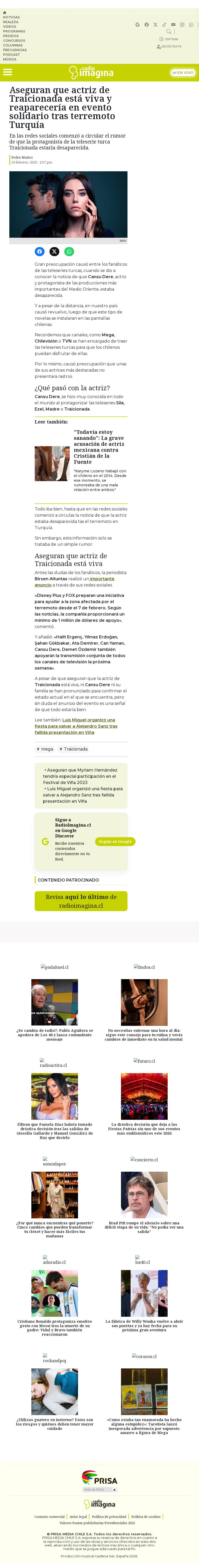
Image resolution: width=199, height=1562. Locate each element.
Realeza (10, 22)
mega (46, 749)
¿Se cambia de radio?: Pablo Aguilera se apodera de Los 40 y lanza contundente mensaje (54, 1035)
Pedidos (11, 36)
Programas (14, 31)
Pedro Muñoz (22, 157)
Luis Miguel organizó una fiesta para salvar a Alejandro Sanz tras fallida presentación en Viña (76, 726)
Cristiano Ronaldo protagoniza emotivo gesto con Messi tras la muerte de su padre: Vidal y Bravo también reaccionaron (54, 1328)
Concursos (14, 41)
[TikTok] (165, 24)
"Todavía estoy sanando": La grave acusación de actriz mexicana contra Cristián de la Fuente (99, 446)
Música (9, 59)
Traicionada (75, 749)
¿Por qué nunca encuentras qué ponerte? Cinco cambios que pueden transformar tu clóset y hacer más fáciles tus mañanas (55, 1229)
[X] (156, 24)
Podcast (11, 55)
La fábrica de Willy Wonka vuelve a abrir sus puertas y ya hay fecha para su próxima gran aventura (144, 1326)
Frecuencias (15, 50)
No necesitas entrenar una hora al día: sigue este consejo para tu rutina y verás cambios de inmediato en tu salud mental (144, 1035)
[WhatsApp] (70, 251)
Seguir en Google (115, 841)
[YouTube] (174, 24)
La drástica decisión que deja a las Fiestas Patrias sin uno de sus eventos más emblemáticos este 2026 (144, 1129)
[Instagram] (183, 24)
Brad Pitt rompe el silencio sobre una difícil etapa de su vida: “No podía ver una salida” (144, 1227)
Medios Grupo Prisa (99, 1489)
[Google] (138, 24)
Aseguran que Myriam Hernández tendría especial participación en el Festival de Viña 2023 (80, 776)
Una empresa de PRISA (99, 1477)
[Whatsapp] (192, 24)
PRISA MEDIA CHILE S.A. (72, 1534)
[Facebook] (147, 24)
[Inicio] (17, 12)
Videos (9, 27)
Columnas (13, 45)
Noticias (11, 17)
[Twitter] (55, 251)
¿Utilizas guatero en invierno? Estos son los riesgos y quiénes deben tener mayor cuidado (55, 1424)
